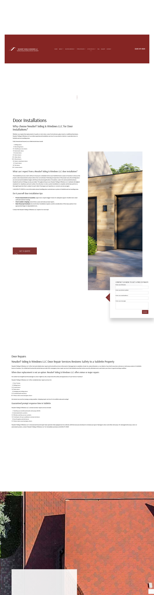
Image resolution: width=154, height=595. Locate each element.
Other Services (91, 50)
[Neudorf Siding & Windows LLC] (12, 50)
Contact (109, 50)
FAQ (98, 50)
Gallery (103, 50)
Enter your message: (121, 301)
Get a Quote (24, 253)
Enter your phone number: (122, 290)
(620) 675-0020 (140, 50)
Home (55, 50)
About (60, 50)
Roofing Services (69, 50)
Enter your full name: (121, 284)
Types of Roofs (80, 50)
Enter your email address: (122, 295)
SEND (145, 312)
